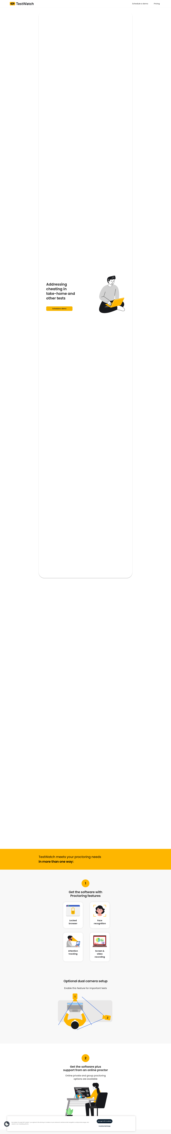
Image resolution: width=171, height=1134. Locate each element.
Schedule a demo (140, 3)
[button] (7, 1124)
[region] (71, 1123)
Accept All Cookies (104, 1121)
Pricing (157, 3)
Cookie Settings (105, 1126)
